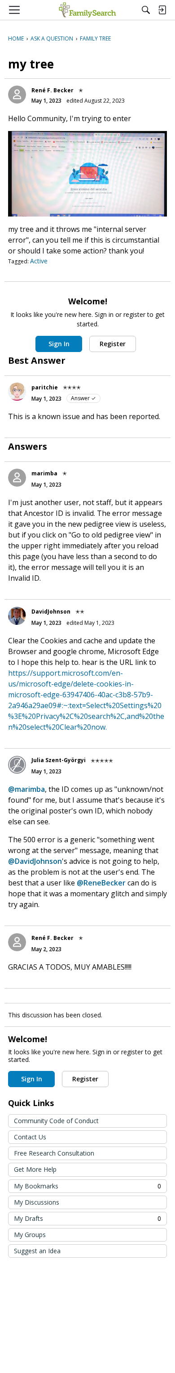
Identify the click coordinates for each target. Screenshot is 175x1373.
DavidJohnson (50, 611)
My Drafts (87, 1218)
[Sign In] (162, 10)
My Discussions (36, 1202)
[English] (87, 10)
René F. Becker (52, 90)
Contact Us (30, 1137)
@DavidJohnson (35, 861)
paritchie (44, 387)
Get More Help (35, 1169)
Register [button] (113, 343)
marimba (44, 473)
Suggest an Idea (37, 1251)
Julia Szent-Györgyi (58, 760)
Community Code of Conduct (56, 1120)
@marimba (26, 789)
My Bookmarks (87, 1186)
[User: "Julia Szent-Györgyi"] (17, 765)
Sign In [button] (59, 343)
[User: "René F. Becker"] (17, 95)
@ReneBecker (101, 883)
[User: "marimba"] (17, 478)
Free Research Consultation (54, 1153)
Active (39, 261)
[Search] (146, 10)
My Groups (30, 1234)
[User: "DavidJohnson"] (17, 616)
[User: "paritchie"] (17, 392)
